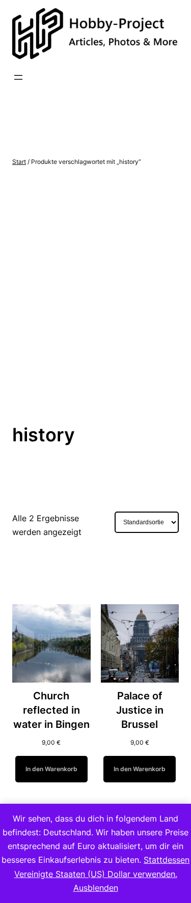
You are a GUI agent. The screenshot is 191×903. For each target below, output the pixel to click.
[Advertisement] (95, 295)
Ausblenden (95, 888)
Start (19, 161)
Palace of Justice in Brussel (139, 710)
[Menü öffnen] (18, 77)
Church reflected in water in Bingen (51, 710)
